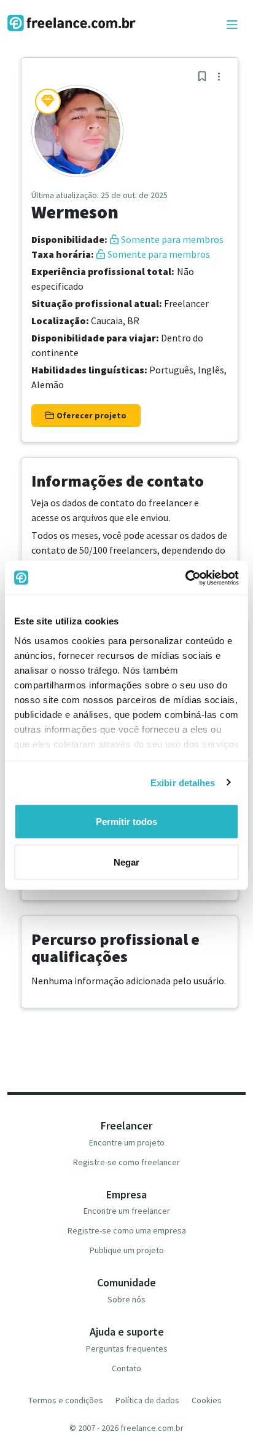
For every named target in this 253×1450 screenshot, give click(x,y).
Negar (126, 861)
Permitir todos (126, 821)
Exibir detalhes (183, 782)
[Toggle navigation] (232, 25)
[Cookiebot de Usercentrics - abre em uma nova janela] (185, 578)
